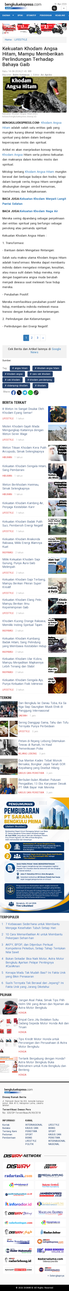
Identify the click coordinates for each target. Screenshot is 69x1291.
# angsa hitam (19, 368)
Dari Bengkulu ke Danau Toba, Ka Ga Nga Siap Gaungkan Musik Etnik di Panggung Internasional (42, 707)
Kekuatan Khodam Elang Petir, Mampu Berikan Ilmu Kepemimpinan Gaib (22, 604)
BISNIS (28, 1137)
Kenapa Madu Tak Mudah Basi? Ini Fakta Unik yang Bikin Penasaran (33, 974)
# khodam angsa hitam (47, 368)
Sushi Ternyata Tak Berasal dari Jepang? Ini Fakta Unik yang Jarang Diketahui (33, 985)
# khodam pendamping (40, 380)
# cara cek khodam (40, 374)
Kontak (5, 1125)
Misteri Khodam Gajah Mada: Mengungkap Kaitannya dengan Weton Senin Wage (23, 430)
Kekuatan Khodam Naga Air (39, 211)
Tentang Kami (9, 1131)
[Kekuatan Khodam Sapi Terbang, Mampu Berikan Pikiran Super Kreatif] (57, 586)
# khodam (40, 385)
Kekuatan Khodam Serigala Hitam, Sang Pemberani (24, 468)
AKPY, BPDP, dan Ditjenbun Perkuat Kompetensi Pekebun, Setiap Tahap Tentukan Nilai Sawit (33, 948)
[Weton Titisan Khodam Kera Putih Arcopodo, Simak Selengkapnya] (57, 453)
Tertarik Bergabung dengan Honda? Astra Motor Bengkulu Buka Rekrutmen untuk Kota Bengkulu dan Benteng (42, 1064)
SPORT (29, 1134)
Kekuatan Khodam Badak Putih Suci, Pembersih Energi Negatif (22, 524)
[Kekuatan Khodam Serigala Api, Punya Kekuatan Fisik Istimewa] (57, 685)
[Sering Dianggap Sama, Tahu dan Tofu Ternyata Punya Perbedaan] (9, 729)
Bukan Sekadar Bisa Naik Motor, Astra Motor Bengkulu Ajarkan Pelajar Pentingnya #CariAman (33, 962)
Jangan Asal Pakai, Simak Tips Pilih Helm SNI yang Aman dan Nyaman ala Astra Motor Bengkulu (43, 1004)
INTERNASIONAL (34, 1125)
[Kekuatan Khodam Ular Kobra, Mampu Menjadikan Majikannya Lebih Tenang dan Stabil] (57, 665)
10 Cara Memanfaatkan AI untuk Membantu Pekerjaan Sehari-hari (32, 936)
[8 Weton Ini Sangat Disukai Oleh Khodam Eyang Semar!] (57, 414)
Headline (60, 15)
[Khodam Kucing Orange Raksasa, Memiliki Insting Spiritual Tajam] (57, 626)
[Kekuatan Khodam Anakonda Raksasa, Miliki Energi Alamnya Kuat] (57, 545)
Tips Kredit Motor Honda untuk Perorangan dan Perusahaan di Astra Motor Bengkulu (42, 1043)
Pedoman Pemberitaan (9, 1136)
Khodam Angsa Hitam (39, 172)
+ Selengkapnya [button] (56, 1275)
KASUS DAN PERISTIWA (31, 1129)
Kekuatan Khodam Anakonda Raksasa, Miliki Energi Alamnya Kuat (22, 543)
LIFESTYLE (20, 40)
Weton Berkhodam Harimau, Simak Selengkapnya (20, 487)
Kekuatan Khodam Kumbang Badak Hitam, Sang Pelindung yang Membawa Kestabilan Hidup (24, 642)
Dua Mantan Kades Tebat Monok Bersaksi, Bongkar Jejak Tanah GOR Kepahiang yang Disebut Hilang (41, 764)
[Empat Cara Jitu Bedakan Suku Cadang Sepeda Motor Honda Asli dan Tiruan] (9, 1026)
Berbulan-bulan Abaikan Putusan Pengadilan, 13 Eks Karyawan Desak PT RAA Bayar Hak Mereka (42, 784)
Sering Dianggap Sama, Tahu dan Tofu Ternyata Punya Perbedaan (43, 724)
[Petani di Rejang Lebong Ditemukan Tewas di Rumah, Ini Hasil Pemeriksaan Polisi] (9, 747)
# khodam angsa (13, 374)
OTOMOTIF (31, 15)
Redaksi (6, 1128)
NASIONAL (54, 1144)
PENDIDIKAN (46, 15)
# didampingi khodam (16, 385)
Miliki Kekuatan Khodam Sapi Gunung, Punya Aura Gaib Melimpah (21, 563)
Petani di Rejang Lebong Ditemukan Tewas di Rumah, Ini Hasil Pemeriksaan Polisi (41, 745)
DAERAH (6, 15)
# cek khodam (12, 380)
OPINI (20, 15)
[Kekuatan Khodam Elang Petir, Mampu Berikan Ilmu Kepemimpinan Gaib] (57, 606)
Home (8, 40)
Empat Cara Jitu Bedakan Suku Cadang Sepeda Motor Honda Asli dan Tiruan (43, 1023)
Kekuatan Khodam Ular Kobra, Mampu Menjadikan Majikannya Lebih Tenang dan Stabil (22, 663)
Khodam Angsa (12, 155)
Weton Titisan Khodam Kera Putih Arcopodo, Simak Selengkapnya (24, 450)
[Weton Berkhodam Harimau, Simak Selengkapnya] (57, 490)
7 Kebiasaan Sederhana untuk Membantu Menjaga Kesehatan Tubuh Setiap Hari (31, 926)
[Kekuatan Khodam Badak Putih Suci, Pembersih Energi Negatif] (57, 527)
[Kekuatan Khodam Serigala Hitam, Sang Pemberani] (57, 471)
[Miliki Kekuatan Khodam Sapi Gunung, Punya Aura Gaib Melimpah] (57, 566)
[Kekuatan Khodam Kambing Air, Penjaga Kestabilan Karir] (57, 508)
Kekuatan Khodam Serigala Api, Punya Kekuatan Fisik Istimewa (22, 682)
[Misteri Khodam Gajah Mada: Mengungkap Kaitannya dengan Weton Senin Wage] (57, 433)
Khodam (46, 123)
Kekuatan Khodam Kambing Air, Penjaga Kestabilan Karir (23, 505)
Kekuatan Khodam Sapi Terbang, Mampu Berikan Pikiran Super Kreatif (23, 583)
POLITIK (29, 1144)
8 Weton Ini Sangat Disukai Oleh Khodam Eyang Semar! (23, 411)
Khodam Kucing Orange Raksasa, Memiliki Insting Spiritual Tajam (24, 623)
